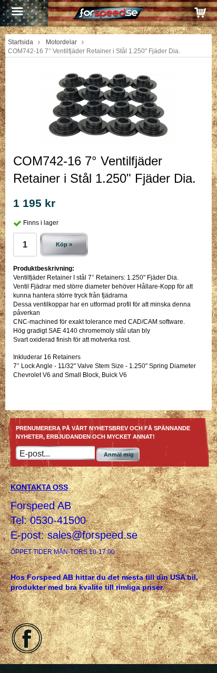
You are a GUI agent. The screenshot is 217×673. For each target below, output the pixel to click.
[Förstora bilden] (108, 104)
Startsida (20, 42)
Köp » (64, 244)
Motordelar (61, 42)
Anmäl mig (119, 454)
